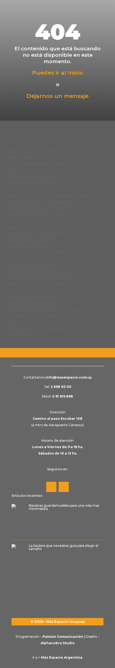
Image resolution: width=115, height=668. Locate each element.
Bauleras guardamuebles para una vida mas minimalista (64, 507)
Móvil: (57, 396)
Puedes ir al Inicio (57, 72)
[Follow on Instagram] (64, 487)
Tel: (57, 387)
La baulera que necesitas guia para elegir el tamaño (63, 547)
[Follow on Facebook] (51, 487)
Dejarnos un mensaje (57, 96)
